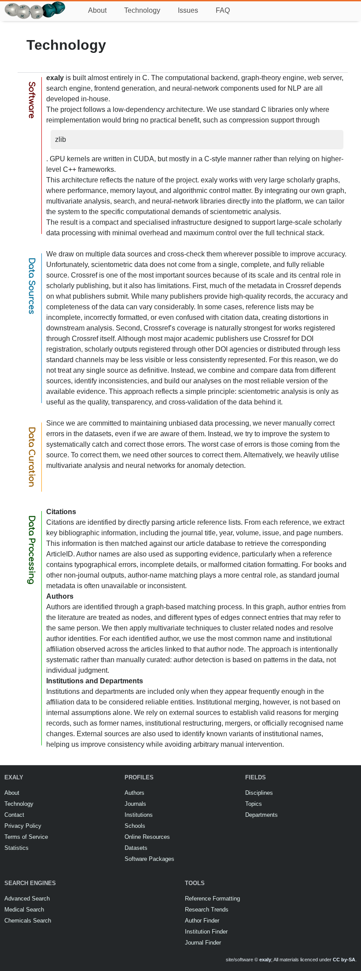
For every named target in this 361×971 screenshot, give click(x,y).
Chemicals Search (27, 920)
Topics (253, 804)
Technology (142, 10)
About (97, 10)
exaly (265, 959)
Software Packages (149, 859)
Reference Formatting (212, 898)
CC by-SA (344, 959)
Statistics (16, 848)
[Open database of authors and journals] (35, 5)
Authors (134, 792)
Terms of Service (26, 837)
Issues (188, 10)
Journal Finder (203, 942)
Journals (135, 804)
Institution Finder (206, 931)
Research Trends (206, 909)
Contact (14, 815)
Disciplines (259, 792)
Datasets (136, 848)
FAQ (223, 10)
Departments (261, 815)
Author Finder (202, 920)
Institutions (139, 815)
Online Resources (147, 837)
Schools (135, 826)
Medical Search (24, 909)
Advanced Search (27, 898)
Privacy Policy (22, 826)
